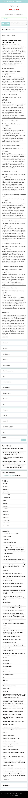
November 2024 (6, 523)
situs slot (5, 669)
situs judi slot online (7, 666)
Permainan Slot (6, 647)
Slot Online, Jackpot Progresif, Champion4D (13, 708)
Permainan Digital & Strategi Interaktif (11, 636)
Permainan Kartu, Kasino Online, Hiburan (12, 639)
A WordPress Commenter (9, 475)
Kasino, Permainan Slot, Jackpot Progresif (12, 573)
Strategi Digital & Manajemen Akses (11, 727)
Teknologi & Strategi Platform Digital (11, 749)
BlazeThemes (15, 795)
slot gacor (5, 348)
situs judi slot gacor (7, 663)
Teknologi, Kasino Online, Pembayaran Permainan (14, 768)
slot (4, 376)
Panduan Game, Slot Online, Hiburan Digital (12, 607)
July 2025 (5, 500)
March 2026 (5, 486)
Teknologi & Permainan (8, 746)
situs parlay (5, 410)
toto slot (5, 415)
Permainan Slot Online (8, 650)
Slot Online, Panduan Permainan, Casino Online (13, 721)
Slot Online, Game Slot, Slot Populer (11, 706)
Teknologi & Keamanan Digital (9, 741)
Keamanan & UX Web (7, 580)
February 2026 (6, 489)
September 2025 (6, 497)
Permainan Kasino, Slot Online (9, 642)
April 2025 (5, 509)
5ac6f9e (5, 44)
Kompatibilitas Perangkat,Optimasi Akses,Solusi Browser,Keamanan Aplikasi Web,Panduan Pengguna (14, 592)
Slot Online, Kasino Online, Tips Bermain (12, 714)
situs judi (5, 657)
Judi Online (5, 570)
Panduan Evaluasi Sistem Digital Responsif (12, 605)
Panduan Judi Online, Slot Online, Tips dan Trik (13, 610)
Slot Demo (5, 680)
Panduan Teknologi (7, 628)
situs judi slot (6, 660)
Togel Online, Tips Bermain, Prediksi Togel (12, 771)
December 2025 (6, 495)
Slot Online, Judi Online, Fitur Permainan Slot (13, 711)
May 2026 (5, 483)
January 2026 (6, 492)
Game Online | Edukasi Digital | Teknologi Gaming (14, 559)
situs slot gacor (6, 354)
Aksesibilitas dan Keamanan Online (11, 533)
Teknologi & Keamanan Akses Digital (11, 738)
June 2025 (5, 503)
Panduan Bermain (7, 602)
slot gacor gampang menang (9, 685)
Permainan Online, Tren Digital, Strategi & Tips (13, 645)
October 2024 (6, 525)
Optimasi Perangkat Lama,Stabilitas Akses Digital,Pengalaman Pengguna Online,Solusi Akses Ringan (14, 598)
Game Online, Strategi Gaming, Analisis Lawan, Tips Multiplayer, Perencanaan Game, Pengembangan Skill (14, 566)
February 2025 (6, 514)
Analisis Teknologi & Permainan (10, 545)
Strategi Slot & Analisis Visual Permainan (12, 730)
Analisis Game (6, 539)
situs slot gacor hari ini (8, 371)
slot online (5, 691)
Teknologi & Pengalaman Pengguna (11, 744)
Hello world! (19, 475)
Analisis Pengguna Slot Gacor (9, 542)
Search (4, 437)
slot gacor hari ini (7, 382)
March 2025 (5, 511)
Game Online (6, 556)
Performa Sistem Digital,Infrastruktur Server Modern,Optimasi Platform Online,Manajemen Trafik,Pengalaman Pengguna (13, 632)
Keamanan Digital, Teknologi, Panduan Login (13, 583)
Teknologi (5, 732)
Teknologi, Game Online (8, 765)
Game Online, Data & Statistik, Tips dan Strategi (13, 562)
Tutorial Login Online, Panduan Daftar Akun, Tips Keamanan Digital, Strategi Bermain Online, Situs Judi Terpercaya (14, 775)
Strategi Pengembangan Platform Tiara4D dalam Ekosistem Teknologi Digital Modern (12, 1)
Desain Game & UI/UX (8, 553)
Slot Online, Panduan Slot (8, 724)
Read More (4, 337)
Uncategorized (6, 779)
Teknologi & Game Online (8, 735)
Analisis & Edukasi (7, 536)
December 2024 (6, 520)
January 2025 (6, 517)
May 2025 (5, 506)
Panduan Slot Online (7, 620)
